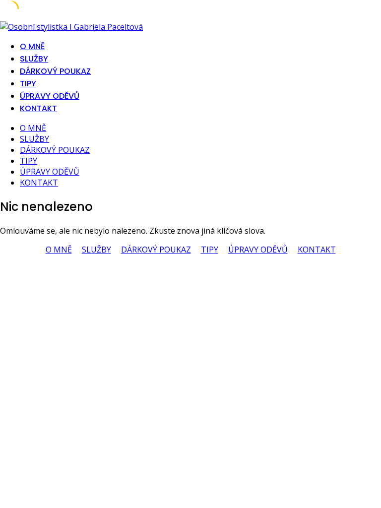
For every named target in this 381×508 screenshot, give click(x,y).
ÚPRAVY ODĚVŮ (49, 96)
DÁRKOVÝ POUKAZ (55, 71)
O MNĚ (32, 46)
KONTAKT (38, 108)
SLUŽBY (34, 58)
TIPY (28, 83)
